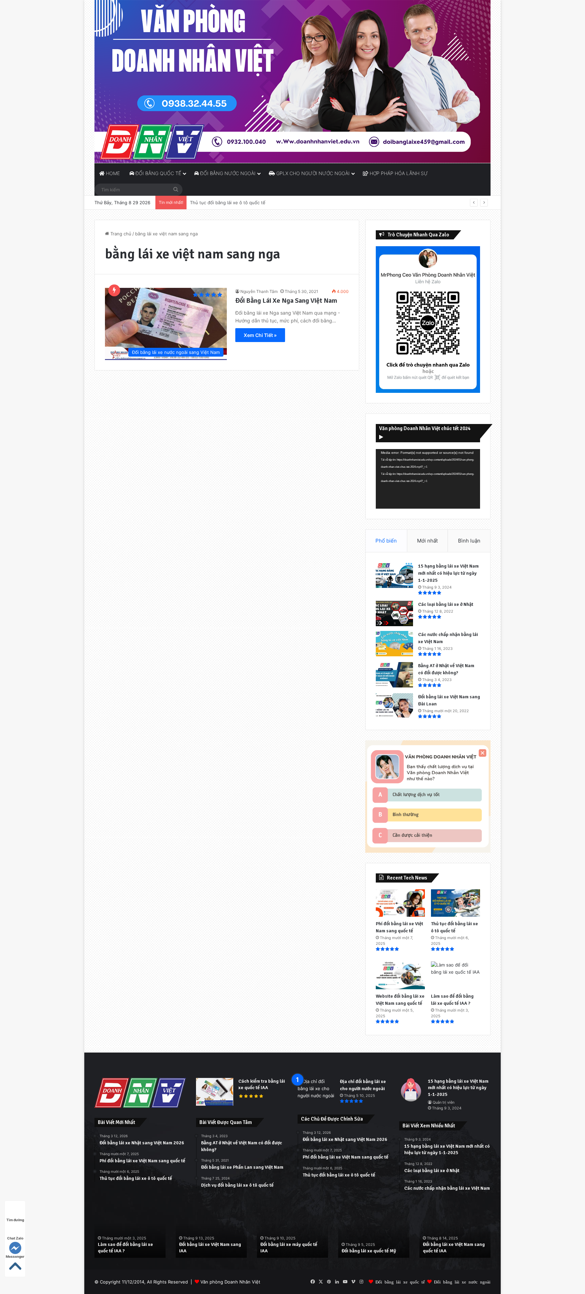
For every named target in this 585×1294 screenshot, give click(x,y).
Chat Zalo (15, 1238)
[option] (130, 1231)
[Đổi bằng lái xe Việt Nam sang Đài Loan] (394, 706)
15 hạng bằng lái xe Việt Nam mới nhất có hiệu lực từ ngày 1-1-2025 (448, 573)
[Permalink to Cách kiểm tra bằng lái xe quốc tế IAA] (214, 1104)
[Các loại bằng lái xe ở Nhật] (394, 613)
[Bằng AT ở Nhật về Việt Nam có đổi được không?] (394, 674)
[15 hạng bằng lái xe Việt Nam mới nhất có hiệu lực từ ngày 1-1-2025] (394, 575)
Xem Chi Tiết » (260, 335)
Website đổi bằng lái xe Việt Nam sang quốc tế (239, 202)
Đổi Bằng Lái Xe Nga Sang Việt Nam (286, 300)
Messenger (15, 1256)
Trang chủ (120, 233)
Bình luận (469, 540)
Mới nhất (427, 540)
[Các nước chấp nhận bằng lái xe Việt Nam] (394, 643)
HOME (112, 173)
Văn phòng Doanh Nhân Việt (230, 1282)
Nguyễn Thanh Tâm (259, 291)
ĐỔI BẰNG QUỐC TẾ (157, 173)
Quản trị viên (443, 1102)
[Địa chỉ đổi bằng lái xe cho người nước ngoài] (316, 1090)
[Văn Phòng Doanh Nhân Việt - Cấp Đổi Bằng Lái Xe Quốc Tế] (292, 81)
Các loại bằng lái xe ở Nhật (445, 604)
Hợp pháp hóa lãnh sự (398, 173)
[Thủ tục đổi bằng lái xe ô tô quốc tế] (455, 903)
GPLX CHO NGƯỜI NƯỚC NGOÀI (312, 173)
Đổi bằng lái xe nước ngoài (462, 1281)
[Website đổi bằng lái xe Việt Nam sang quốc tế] (400, 975)
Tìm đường (15, 1220)
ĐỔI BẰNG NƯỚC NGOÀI (227, 173)
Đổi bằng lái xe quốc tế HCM (452, 1251)
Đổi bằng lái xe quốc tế (400, 1281)
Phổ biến (386, 540)
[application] (428, 479)
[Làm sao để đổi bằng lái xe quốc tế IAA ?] (455, 975)
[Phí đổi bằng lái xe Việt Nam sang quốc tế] (400, 903)
